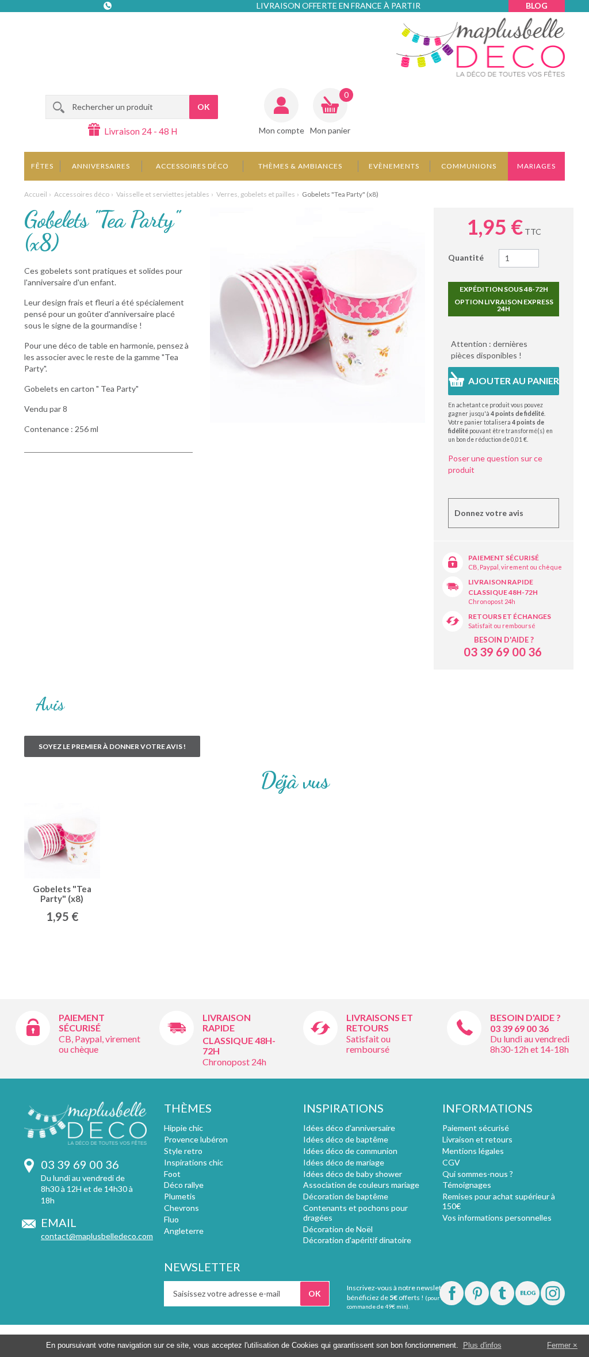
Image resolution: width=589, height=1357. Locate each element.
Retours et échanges (509, 616)
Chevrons (181, 1208)
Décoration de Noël (338, 1229)
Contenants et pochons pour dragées (355, 1212)
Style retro (183, 1151)
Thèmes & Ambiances (300, 166)
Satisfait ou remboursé (502, 625)
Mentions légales (473, 1151)
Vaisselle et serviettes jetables (162, 194)
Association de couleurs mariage (361, 1185)
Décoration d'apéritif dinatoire (357, 1240)
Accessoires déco (192, 166)
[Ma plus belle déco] (480, 47)
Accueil (35, 194)
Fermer (559, 1345)
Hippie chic (183, 1128)
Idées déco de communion (350, 1151)
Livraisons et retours (379, 1022)
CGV (451, 1162)
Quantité (466, 257)
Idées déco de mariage (343, 1162)
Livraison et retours (477, 1139)
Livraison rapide (500, 582)
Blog (537, 5)
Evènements (394, 166)
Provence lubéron (196, 1139)
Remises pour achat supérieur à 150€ (498, 1201)
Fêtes (42, 166)
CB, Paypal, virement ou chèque (515, 567)
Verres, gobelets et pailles (255, 194)
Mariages (536, 166)
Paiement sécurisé (503, 557)
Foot (172, 1174)
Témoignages (466, 1185)
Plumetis (180, 1196)
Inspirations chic (193, 1162)
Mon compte (281, 130)
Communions (468, 166)
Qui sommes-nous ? (477, 1174)
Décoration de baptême (345, 1196)
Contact (108, 28)
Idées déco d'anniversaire (349, 1128)
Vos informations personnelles (497, 1217)
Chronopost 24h (491, 601)
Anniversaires (101, 166)
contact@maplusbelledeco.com (97, 1236)
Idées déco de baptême (345, 1139)
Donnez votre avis (488, 513)
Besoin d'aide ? (504, 639)
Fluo (171, 1219)
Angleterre (184, 1231)
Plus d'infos (482, 1345)
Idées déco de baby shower (352, 1174)
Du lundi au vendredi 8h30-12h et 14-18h (529, 1043)
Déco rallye (184, 1185)
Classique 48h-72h (503, 592)
